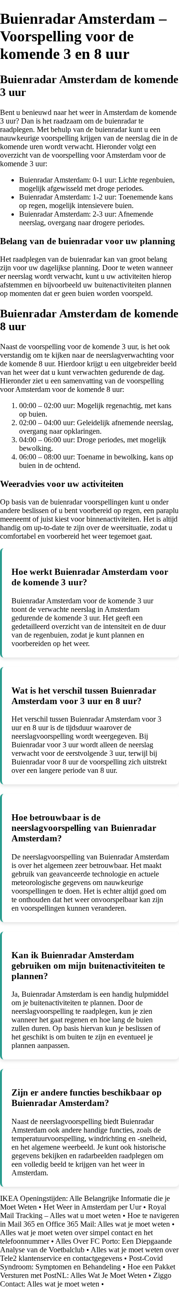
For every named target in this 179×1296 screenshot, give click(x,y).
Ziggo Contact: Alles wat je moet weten (85, 1279)
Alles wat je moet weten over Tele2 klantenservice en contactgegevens (89, 1254)
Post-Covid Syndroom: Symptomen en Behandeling (81, 1262)
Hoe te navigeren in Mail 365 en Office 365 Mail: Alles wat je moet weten (89, 1219)
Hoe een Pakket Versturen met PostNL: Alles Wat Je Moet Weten (87, 1271)
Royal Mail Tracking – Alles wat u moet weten (83, 1211)
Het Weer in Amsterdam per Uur (92, 1207)
